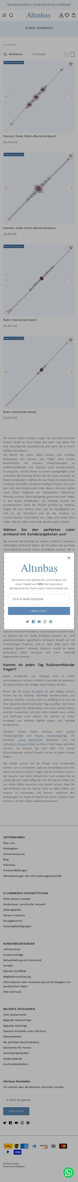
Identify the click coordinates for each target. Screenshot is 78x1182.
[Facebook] (33, 621)
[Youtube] (39, 621)
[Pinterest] (50, 621)
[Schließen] (69, 557)
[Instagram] (44, 621)
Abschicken (39, 611)
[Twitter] (27, 621)
